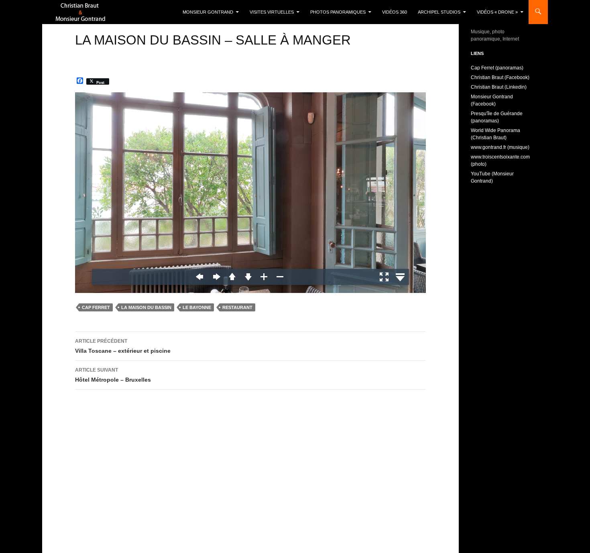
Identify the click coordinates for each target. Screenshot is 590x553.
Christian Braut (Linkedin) (499, 87)
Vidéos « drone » (497, 12)
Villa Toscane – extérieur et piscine (123, 346)
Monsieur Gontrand (208, 12)
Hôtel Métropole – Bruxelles (113, 375)
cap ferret (96, 307)
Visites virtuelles (272, 12)
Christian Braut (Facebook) (500, 77)
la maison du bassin (146, 307)
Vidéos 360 (394, 12)
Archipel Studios (439, 12)
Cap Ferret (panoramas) (497, 68)
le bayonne (197, 307)
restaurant (237, 307)
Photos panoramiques (338, 12)
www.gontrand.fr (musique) (500, 147)
